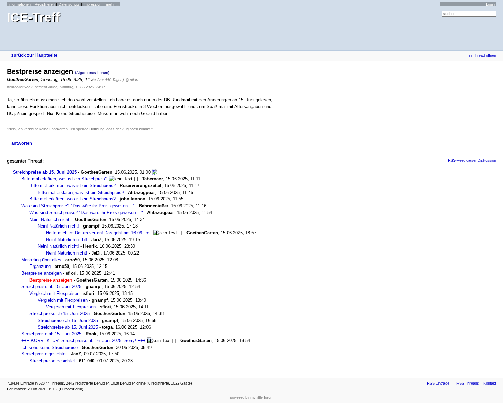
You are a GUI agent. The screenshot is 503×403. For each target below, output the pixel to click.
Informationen (19, 4)
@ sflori (131, 80)
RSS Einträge (438, 383)
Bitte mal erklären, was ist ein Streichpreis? (64, 178)
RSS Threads (467, 383)
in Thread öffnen (482, 55)
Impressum (92, 4)
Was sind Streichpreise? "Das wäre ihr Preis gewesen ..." (78, 205)
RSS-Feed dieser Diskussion (472, 160)
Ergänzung (40, 266)
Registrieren (45, 4)
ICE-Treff (33, 17)
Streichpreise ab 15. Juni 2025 (45, 172)
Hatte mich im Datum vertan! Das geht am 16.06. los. (99, 232)
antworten (21, 143)
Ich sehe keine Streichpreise (49, 347)
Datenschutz (69, 4)
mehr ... (112, 4)
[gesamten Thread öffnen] (154, 172)
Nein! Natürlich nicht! (50, 219)
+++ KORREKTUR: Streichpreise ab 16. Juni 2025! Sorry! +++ (83, 340)
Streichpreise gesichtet (44, 353)
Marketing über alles (41, 259)
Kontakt (489, 383)
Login (490, 4)
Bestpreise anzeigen (41, 273)
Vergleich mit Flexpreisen (54, 293)
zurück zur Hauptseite (34, 55)
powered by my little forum (251, 397)
